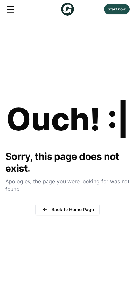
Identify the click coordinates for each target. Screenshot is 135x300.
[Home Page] (67, 9)
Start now (117, 9)
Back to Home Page (72, 209)
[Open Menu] (10, 9)
